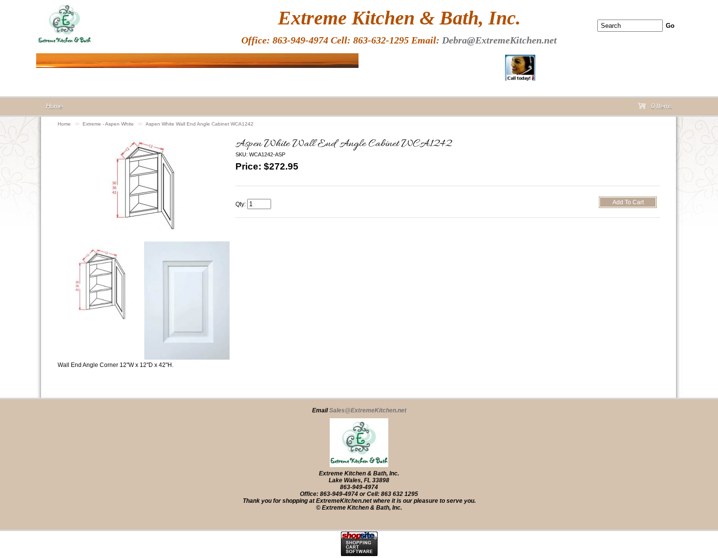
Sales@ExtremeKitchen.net (367, 410)
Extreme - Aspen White (108, 124)
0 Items (661, 108)
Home (64, 124)
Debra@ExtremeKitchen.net (499, 40)
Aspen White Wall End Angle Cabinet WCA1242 (199, 124)
